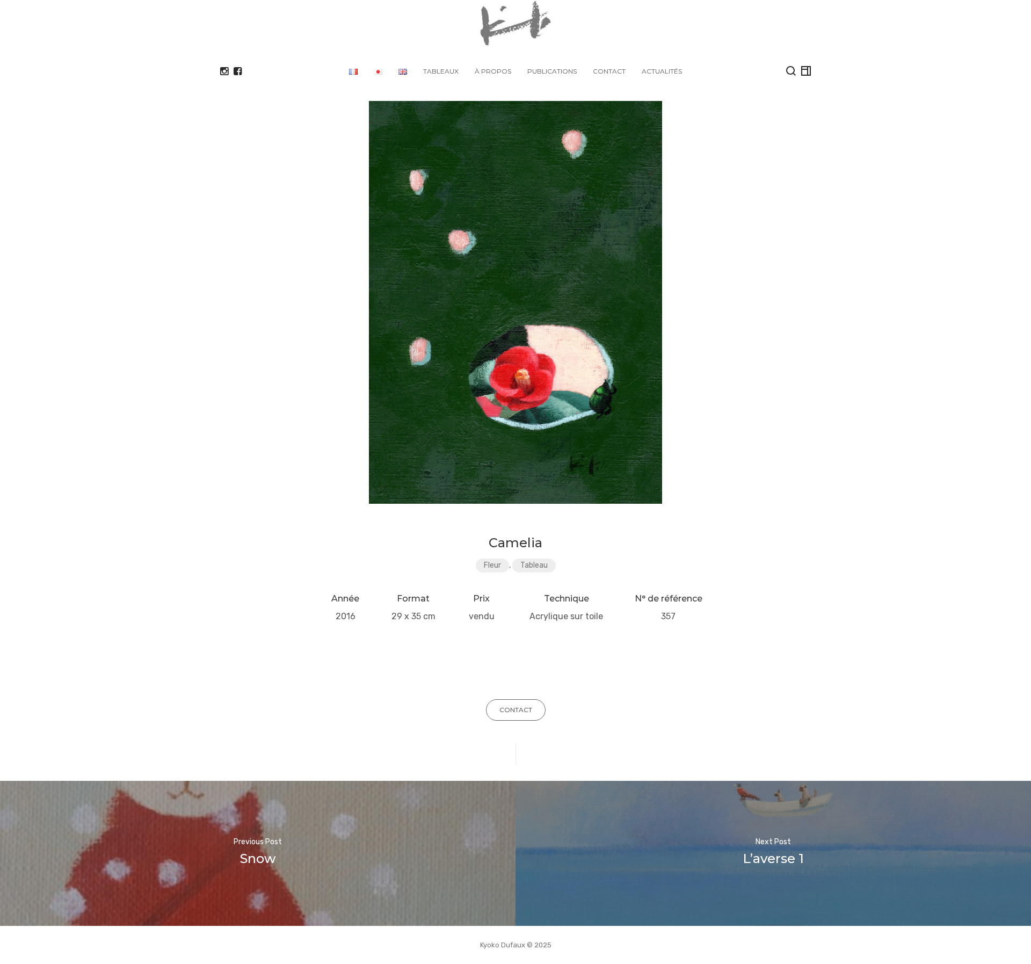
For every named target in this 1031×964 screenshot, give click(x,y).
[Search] (791, 71)
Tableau (534, 565)
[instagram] (224, 71)
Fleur (492, 565)
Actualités (662, 71)
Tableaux (441, 71)
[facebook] (238, 71)
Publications (552, 71)
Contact (609, 71)
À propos (493, 71)
